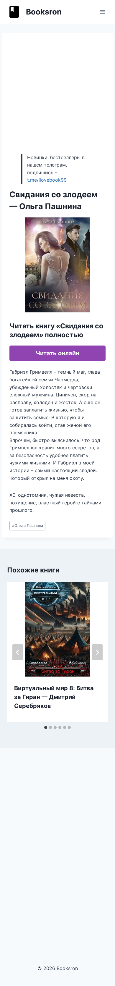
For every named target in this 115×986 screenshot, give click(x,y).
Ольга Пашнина (27, 525)
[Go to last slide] (17, 652)
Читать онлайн (57, 353)
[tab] (45, 727)
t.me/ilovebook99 (47, 180)
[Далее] (97, 652)
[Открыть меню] (102, 11)
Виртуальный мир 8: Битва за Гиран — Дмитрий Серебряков (54, 697)
